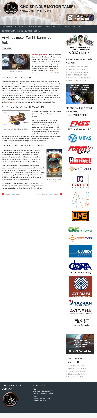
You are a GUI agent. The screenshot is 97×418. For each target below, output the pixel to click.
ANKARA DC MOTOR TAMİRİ (77, 80)
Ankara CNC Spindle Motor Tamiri (78, 377)
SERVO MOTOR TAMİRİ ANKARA (78, 75)
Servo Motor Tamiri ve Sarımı (76, 371)
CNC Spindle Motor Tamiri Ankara (78, 66)
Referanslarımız (24, 31)
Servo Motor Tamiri (52, 27)
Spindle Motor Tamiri (72, 27)
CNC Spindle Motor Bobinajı (14, 27)
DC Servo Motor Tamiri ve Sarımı (77, 374)
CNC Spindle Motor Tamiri (47, 7)
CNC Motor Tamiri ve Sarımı (76, 365)
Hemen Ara (51, 70)
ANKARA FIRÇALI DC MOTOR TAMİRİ (79, 78)
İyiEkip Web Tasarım (89, 413)
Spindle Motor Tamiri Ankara (76, 69)
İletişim (37, 31)
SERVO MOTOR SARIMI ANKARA (78, 72)
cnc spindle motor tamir (10, 194)
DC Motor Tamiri (9, 31)
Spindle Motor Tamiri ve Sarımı (77, 368)
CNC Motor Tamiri (34, 27)
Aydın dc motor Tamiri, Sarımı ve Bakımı (49, 194)
